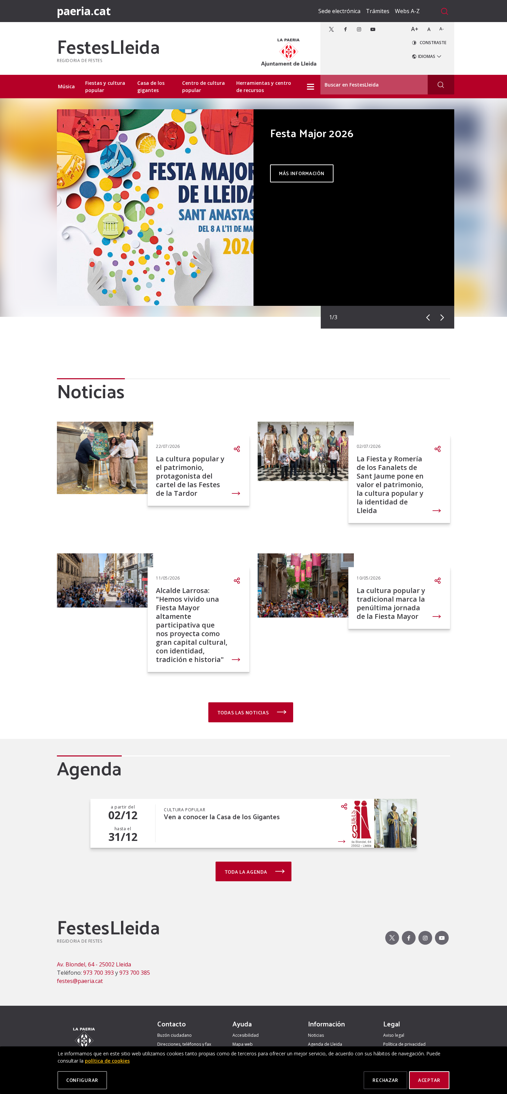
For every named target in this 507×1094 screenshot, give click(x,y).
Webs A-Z (407, 11)
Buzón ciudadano (174, 1035)
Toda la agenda (247, 871)
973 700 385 (134, 972)
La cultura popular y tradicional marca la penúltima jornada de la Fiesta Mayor (391, 603)
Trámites (377, 11)
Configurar (82, 1080)
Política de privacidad (404, 1044)
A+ (414, 29)
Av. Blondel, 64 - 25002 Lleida (94, 964)
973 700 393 (98, 972)
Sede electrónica (339, 11)
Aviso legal (393, 1035)
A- (441, 29)
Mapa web (242, 1044)
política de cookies (107, 1060)
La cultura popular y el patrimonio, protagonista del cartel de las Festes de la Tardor (190, 476)
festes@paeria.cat (80, 981)
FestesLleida (108, 46)
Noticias (316, 1035)
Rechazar (385, 1080)
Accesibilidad (245, 1035)
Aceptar (429, 1080)
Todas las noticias (243, 712)
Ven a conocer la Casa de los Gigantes (222, 816)
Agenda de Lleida (325, 1044)
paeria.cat (84, 10)
